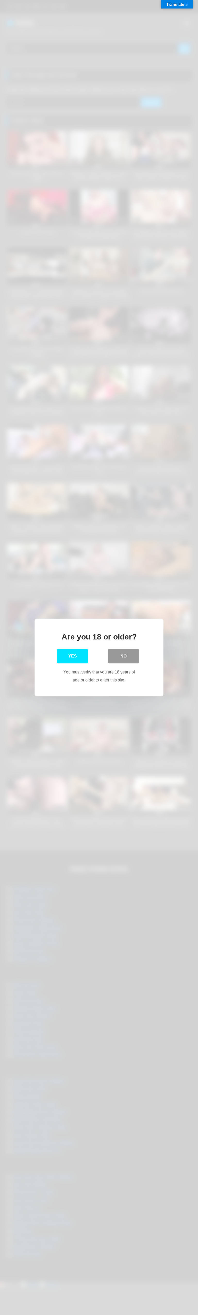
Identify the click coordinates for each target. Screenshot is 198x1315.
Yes (72, 656)
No (123, 656)
